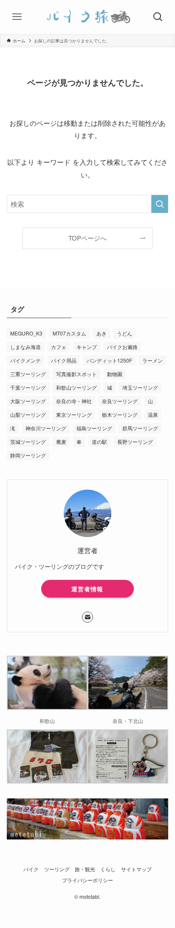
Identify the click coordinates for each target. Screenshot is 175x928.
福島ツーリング (94, 428)
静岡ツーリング (28, 455)
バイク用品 (63, 360)
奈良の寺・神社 (74, 400)
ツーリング (57, 869)
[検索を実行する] (159, 204)
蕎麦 (61, 441)
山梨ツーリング (28, 414)
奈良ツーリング (120, 400)
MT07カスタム (69, 333)
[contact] (87, 617)
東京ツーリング (74, 414)
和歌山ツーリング (76, 387)
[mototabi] (87, 17)
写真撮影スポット (76, 373)
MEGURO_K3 (26, 333)
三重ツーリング (28, 373)
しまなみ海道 (25, 346)
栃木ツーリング (120, 414)
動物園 (114, 373)
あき (101, 333)
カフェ (58, 346)
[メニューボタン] (17, 17)
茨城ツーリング (28, 441)
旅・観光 (85, 869)
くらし (108, 869)
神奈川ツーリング (45, 428)
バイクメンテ (25, 360)
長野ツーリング (135, 441)
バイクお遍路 (122, 346)
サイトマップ (136, 869)
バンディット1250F (109, 360)
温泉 (153, 414)
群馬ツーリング (140, 428)
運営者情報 (87, 589)
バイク (31, 869)
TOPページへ (87, 237)
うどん (124, 333)
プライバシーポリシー (87, 880)
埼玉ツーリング (140, 387)
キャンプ (86, 346)
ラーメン (152, 360)
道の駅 (99, 441)
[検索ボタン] (158, 17)
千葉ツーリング (28, 387)
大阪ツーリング (28, 400)
